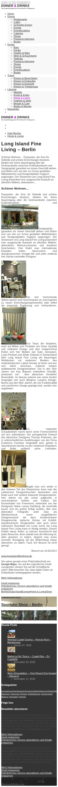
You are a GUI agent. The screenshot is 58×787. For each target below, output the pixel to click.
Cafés (17, 22)
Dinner (11, 16)
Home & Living (22, 98)
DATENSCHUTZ (10, 781)
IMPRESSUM (34, 778)
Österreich (43, 691)
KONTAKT (19, 778)
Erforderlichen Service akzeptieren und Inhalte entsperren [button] (26, 587)
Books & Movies (22, 106)
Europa (26, 591)
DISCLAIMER (29, 781)
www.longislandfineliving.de (16, 556)
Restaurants (20, 19)
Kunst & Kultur (21, 95)
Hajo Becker (14, 133)
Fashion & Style (22, 100)
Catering (18, 33)
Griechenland (47, 694)
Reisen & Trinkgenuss (26, 86)
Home (10, 13)
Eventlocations (22, 30)
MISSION (6, 778)
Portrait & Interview (24, 39)
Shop (49, 591)
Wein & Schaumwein (25, 56)
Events (17, 27)
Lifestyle (12, 89)
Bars (16, 47)
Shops (17, 36)
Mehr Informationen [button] (11, 578)
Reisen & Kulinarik (24, 84)
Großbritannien (34, 694)
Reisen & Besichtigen (25, 78)
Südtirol (51, 691)
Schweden (13, 697)
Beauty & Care (22, 103)
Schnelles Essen (23, 25)
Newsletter (13, 109)
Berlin (4, 591)
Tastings (18, 58)
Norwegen (5, 694)
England (23, 694)
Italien (36, 691)
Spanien (21, 691)
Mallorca (5, 697)
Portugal (22, 697)
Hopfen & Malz (22, 53)
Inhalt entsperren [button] (10, 583)
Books (17, 42)
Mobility (18, 92)
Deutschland (15, 591)
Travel (10, 75)
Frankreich (29, 691)
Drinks (11, 44)
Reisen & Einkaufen (25, 81)
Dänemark (15, 694)
